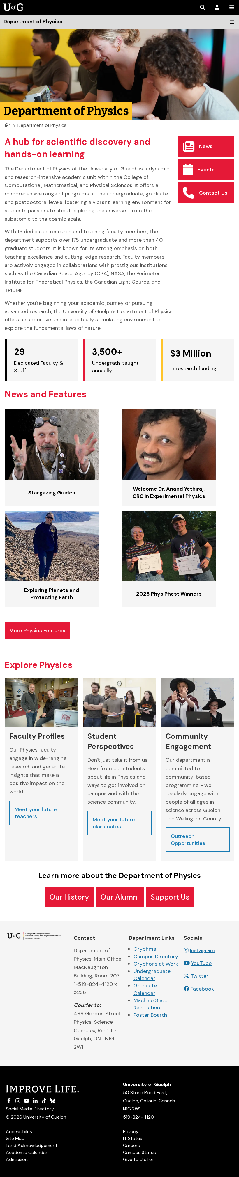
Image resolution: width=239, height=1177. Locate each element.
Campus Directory (155, 956)
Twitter (199, 976)
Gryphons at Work (155, 963)
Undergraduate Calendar (152, 975)
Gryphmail (146, 948)
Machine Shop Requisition (150, 1004)
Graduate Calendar (145, 989)
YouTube (201, 963)
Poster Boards (150, 1015)
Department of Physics (41, 125)
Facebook (202, 988)
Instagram (202, 950)
